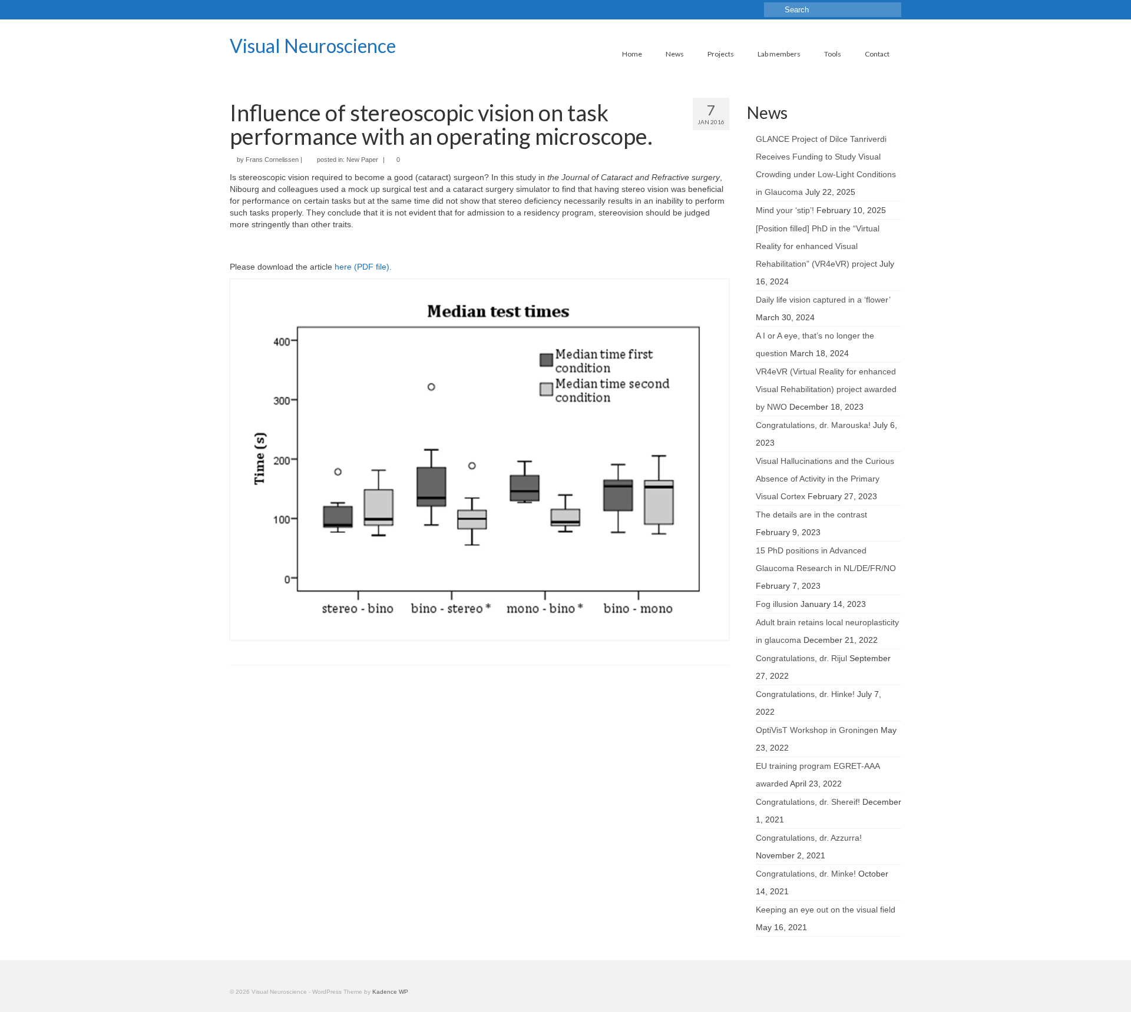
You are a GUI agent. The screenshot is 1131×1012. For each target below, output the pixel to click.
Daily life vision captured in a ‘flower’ (823, 299)
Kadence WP (390, 991)
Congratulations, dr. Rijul (801, 658)
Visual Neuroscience (313, 45)
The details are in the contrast (811, 514)
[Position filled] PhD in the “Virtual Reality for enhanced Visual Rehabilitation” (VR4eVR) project (817, 246)
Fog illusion (777, 604)
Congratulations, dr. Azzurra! (809, 837)
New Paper (362, 159)
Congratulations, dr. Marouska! (813, 425)
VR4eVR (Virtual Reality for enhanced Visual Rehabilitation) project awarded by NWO (826, 389)
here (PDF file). (363, 266)
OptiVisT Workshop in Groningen (817, 730)
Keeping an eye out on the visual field (825, 909)
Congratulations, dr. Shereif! (808, 802)
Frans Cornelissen (272, 159)
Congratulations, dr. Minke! (806, 873)
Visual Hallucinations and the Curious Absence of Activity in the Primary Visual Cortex (825, 478)
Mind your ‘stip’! (785, 210)
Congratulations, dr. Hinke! (805, 694)
